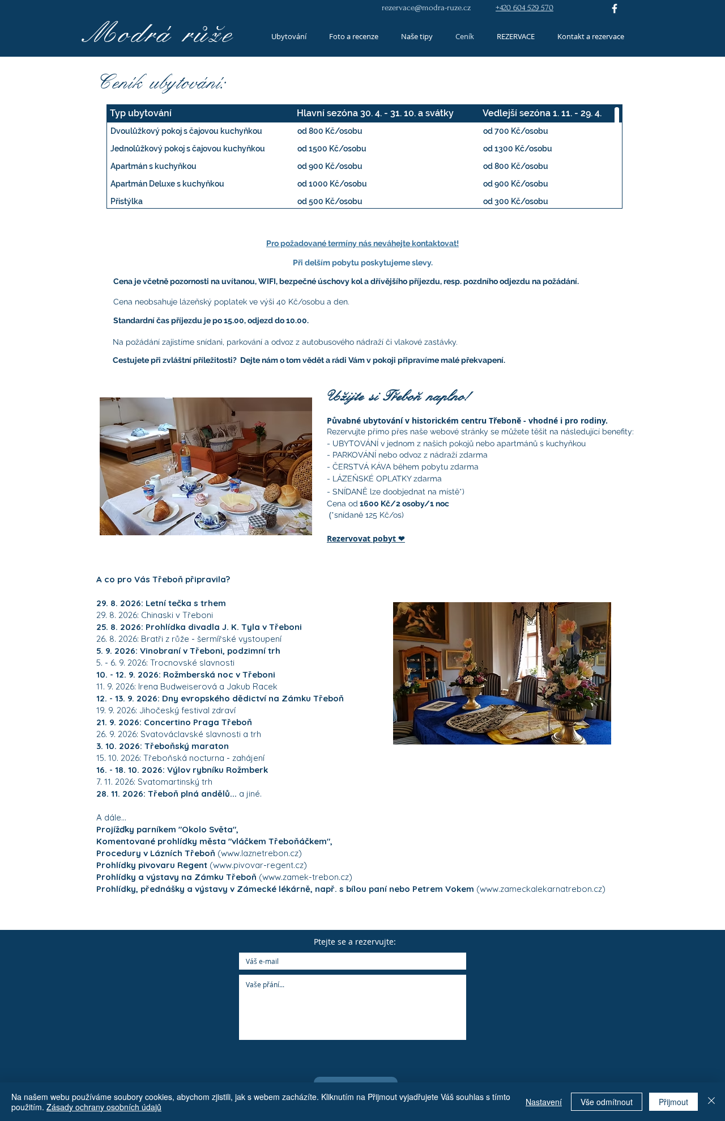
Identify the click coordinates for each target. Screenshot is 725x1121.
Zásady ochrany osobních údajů (103, 1106)
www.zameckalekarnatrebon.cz (541, 888)
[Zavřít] (711, 1102)
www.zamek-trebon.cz (305, 877)
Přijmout (673, 1101)
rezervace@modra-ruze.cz (426, 7)
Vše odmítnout (607, 1101)
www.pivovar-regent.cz (258, 865)
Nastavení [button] (544, 1101)
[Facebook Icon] (614, 8)
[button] (206, 466)
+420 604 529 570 (524, 7)
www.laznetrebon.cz (259, 853)
